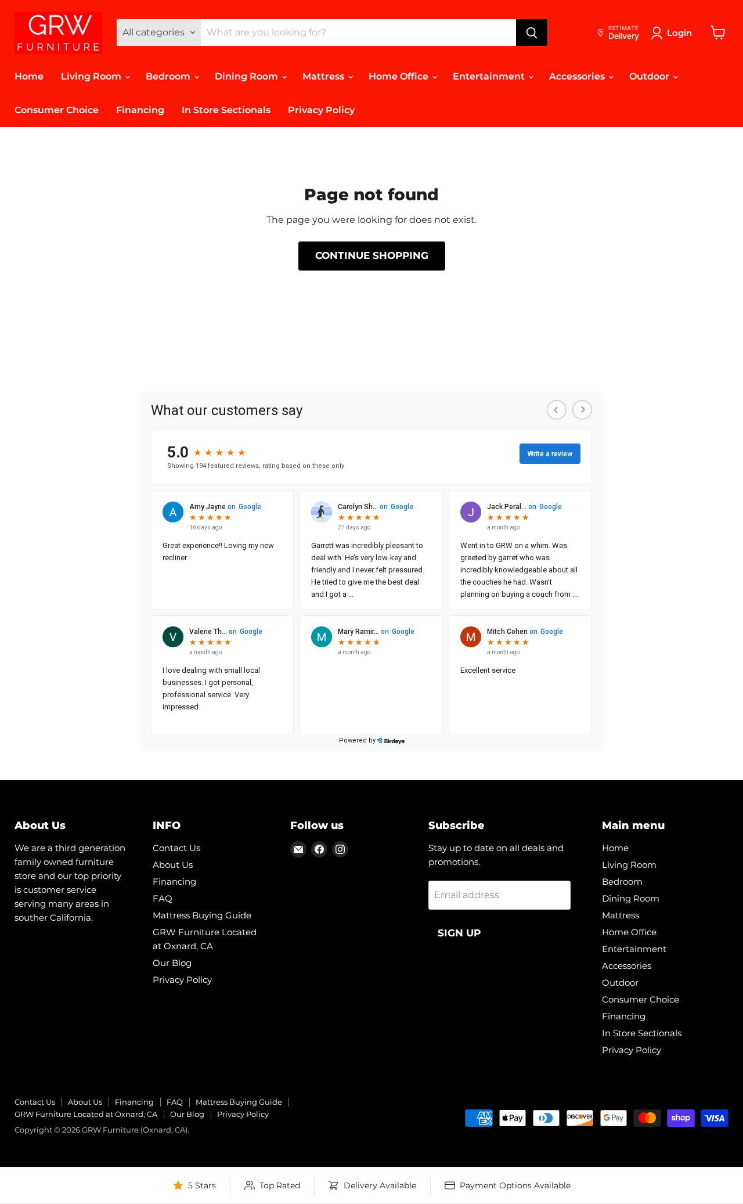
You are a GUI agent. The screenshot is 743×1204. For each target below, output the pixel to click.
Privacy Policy (321, 110)
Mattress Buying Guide (202, 915)
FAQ (162, 898)
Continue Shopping (371, 255)
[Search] (531, 32)
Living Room (92, 76)
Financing (140, 110)
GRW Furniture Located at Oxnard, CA (86, 1114)
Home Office (400, 76)
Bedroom (169, 76)
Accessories (578, 76)
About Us (173, 864)
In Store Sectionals (226, 110)
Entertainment (490, 76)
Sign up (459, 933)
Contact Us (176, 847)
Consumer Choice (57, 110)
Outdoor (650, 76)
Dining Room (247, 76)
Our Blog (172, 962)
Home (29, 76)
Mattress (324, 76)
